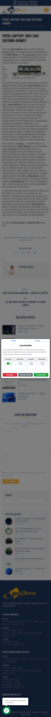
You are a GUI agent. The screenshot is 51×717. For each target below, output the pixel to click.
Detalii (13, 341)
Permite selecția (25, 375)
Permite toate (41, 375)
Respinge (10, 375)
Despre (37, 341)
